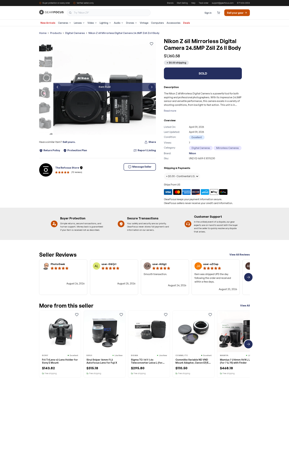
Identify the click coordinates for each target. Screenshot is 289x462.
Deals (186, 22)
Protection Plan (77, 150)
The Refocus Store (67, 167)
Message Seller (142, 166)
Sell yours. (69, 142)
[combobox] (109, 12)
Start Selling (182, 3)
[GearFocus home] (51, 13)
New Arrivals (47, 22)
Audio (117, 22)
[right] (248, 277)
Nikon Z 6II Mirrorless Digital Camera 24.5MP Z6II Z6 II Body (123, 33)
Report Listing (147, 150)
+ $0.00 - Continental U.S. (180, 176)
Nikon (192, 153)
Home (42, 33)
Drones (130, 22)
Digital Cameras (75, 33)
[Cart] (218, 12)
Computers (157, 22)
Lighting (104, 22)
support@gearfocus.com (223, 3)
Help (193, 3)
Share (152, 142)
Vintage (144, 22)
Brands (170, 3)
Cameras (63, 22)
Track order (203, 3)
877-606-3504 (243, 3)
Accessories (173, 22)
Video (90, 22)
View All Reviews (239, 254)
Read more (170, 110)
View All (245, 305)
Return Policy (51, 150)
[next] (151, 87)
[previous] (57, 87)
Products (56, 33)
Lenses (78, 22)
